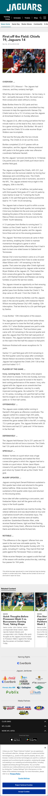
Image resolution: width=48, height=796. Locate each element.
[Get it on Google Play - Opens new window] (31, 741)
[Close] (45, 747)
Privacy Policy (15, 774)
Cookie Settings (24, 778)
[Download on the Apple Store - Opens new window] (15, 740)
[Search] (40, 17)
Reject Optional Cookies (24, 785)
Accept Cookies (24, 792)
